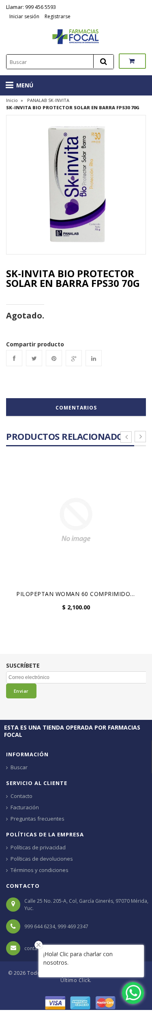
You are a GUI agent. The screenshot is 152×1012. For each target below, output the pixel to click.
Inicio (12, 100)
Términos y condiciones (40, 870)
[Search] (103, 61)
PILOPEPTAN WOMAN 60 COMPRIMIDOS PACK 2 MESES (78, 594)
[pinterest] (54, 358)
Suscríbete (23, 665)
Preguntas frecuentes (37, 818)
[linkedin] (94, 358)
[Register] (44, 16)
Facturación (25, 807)
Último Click (75, 980)
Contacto (21, 796)
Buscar (19, 767)
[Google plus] (74, 358)
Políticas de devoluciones (42, 858)
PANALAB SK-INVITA (48, 100)
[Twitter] (34, 358)
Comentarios (76, 407)
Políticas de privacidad (38, 847)
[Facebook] (14, 358)
